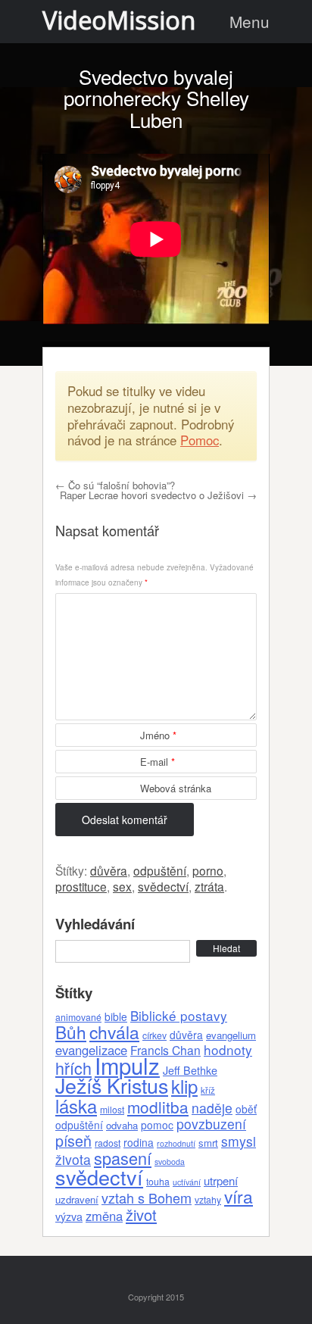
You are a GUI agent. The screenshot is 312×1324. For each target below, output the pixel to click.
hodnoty (228, 1049)
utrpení (221, 1180)
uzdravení (76, 1199)
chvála (114, 1032)
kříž (208, 1090)
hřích (73, 1067)
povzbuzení (211, 1123)
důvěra (108, 870)
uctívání (187, 1182)
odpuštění (159, 870)
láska (76, 1105)
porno (207, 870)
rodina (138, 1142)
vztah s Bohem (146, 1197)
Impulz (127, 1065)
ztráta (209, 886)
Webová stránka (175, 788)
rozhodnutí (176, 1143)
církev (154, 1035)
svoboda (169, 1161)
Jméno (158, 735)
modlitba (158, 1106)
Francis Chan (165, 1049)
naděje (212, 1107)
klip (184, 1086)
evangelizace (91, 1050)
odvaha (122, 1125)
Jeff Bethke (190, 1070)
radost (107, 1142)
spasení (122, 1157)
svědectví (163, 886)
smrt (208, 1142)
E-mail (157, 762)
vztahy (208, 1199)
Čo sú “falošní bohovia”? (115, 485)
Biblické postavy (178, 1015)
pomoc (157, 1124)
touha (158, 1181)
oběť (246, 1108)
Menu (249, 21)
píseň (73, 1140)
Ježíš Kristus (111, 1085)
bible (116, 1016)
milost (112, 1109)
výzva (69, 1216)
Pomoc (199, 440)
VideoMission (118, 20)
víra (238, 1196)
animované (78, 1016)
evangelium (231, 1035)
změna (104, 1216)
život (141, 1215)
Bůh (70, 1032)
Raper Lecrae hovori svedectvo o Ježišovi (158, 495)
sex (122, 886)
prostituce (81, 886)
